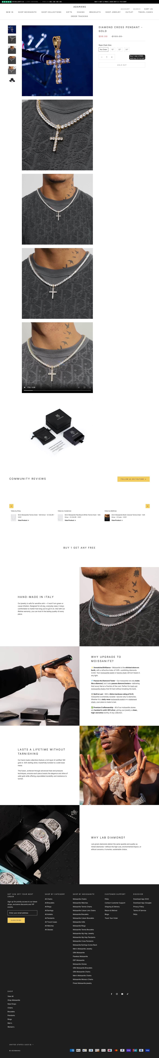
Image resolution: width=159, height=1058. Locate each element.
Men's (10, 1023)
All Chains (48, 899)
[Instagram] (117, 993)
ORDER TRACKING (79, 16)
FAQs (107, 899)
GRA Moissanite (79, 953)
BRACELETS (95, 12)
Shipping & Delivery (112, 907)
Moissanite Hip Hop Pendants (84, 937)
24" (126, 49)
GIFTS (69, 12)
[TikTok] (127, 993)
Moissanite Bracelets (80, 914)
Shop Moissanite (14, 1000)
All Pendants (49, 918)
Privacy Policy (138, 907)
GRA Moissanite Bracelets (82, 968)
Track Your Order (111, 918)
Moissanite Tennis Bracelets (83, 930)
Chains (10, 1008)
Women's (11, 1027)
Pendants (11, 1015)
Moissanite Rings (79, 926)
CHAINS (81, 12)
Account (125, 9)
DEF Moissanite (78, 960)
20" (119, 49)
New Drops (12, 1004)
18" (112, 49)
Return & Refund (111, 910)
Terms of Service (139, 910)
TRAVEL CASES (145, 12)
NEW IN (10, 12)
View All (10, 996)
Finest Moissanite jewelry (82, 983)
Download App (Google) (142, 903)
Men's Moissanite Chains (82, 975)
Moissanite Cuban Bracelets (83, 918)
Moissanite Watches (80, 903)
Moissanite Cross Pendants (83, 941)
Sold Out (122, 65)
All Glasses (49, 930)
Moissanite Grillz (79, 922)
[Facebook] (111, 993)
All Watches (49, 926)
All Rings (48, 907)
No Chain (103, 49)
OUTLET (129, 12)
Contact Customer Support (115, 903)
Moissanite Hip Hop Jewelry (83, 933)
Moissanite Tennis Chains (82, 907)
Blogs (107, 914)
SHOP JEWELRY (113, 12)
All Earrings (49, 910)
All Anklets (49, 914)
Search (136, 9)
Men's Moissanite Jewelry (82, 949)
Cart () (148, 9)
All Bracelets (49, 903)
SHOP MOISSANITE (27, 12)
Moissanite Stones (80, 964)
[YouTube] (122, 993)
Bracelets (11, 1012)
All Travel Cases (51, 922)
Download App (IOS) (141, 899)
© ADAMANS (15, 1051)
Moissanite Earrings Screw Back (85, 945)
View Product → (23, 520)
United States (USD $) (20, 1044)
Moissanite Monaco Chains (83, 979)
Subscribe (16, 920)
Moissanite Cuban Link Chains (84, 910)
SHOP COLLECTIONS (51, 12)
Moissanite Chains (79, 899)
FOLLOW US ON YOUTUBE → (133, 479)
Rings (10, 1019)
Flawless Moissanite (80, 956)
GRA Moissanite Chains (81, 972)
